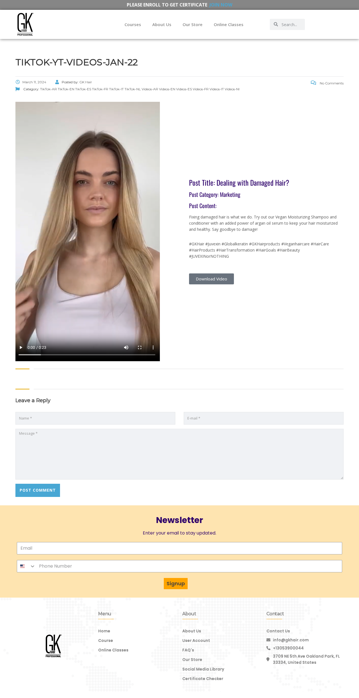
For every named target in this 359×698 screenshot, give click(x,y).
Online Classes (228, 24)
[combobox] (26, 566)
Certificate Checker (202, 678)
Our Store (192, 24)
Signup (176, 583)
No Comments (331, 83)
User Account (196, 640)
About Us (161, 24)
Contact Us (278, 631)
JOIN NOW (221, 5)
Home (104, 631)
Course (105, 640)
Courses (133, 24)
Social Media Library (203, 669)
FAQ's (188, 650)
